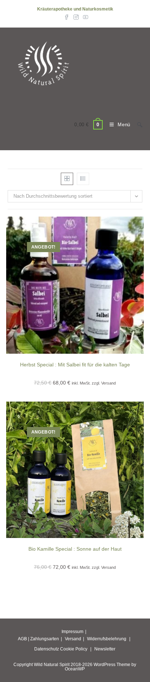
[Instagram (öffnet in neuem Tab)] (76, 16)
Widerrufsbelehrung (106, 638)
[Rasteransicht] (67, 179)
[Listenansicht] (83, 179)
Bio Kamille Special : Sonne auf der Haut (75, 549)
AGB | (23, 638)
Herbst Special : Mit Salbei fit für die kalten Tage (75, 364)
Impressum (72, 631)
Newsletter (104, 649)
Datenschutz (46, 649)
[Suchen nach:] (137, 124)
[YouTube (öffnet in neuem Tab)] (84, 16)
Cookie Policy (73, 649)
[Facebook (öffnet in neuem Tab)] (66, 16)
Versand (73, 638)
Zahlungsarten (44, 638)
